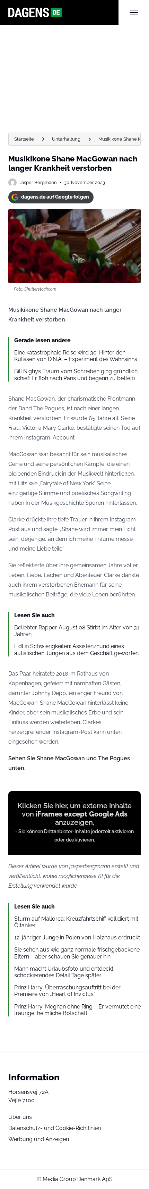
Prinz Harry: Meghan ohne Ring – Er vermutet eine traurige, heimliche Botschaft (77, 1009)
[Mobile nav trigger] (134, 12)
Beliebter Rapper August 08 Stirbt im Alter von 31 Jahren (76, 630)
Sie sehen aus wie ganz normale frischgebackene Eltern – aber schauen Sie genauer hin (77, 953)
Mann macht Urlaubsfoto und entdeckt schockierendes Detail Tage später (63, 972)
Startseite (24, 139)
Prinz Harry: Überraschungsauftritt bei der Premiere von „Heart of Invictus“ (67, 990)
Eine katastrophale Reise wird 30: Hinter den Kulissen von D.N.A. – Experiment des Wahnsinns (75, 355)
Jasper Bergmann (38, 182)
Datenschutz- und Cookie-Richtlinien (54, 1128)
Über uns (20, 1117)
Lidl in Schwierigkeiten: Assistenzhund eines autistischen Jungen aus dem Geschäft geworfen (76, 649)
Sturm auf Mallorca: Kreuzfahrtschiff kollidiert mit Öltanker (76, 922)
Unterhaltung (66, 139)
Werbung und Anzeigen (38, 1139)
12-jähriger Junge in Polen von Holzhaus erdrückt (77, 937)
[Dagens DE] (63, 12)
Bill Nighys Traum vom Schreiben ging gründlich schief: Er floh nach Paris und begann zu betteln (76, 374)
